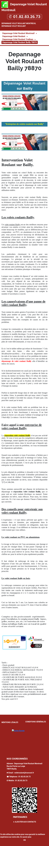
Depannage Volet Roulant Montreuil (19, 23)
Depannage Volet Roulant (14, 26)
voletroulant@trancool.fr (24, 773)
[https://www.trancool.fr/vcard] (24, 800)
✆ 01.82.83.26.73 (24, 16)
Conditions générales (35, 722)
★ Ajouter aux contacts (24, 822)
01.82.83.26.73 (24, 777)
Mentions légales (10, 722)
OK (24, 840)
